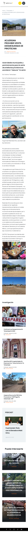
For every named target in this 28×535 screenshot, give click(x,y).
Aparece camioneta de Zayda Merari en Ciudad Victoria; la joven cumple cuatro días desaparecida (14, 485)
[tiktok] (17, 529)
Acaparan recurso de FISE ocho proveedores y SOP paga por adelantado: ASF (13, 397)
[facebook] (6, 529)
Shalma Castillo (9, 368)
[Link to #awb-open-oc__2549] (23, 3)
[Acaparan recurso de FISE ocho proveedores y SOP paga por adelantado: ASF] (14, 373)
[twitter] (10, 529)
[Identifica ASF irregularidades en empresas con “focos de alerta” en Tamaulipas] (14, 340)
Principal (11, 518)
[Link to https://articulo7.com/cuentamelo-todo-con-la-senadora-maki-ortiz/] (7, 423)
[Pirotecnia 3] (14, 19)
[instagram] (14, 529)
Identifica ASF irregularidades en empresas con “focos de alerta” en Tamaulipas (14, 363)
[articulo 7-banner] (7, 2)
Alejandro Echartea (11, 51)
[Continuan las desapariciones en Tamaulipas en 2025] (14, 307)
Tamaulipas (14, 466)
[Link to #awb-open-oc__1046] (20, 3)
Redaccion (8, 334)
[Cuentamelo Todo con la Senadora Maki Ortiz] (14, 417)
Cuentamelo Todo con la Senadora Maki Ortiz (14, 430)
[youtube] (21, 529)
